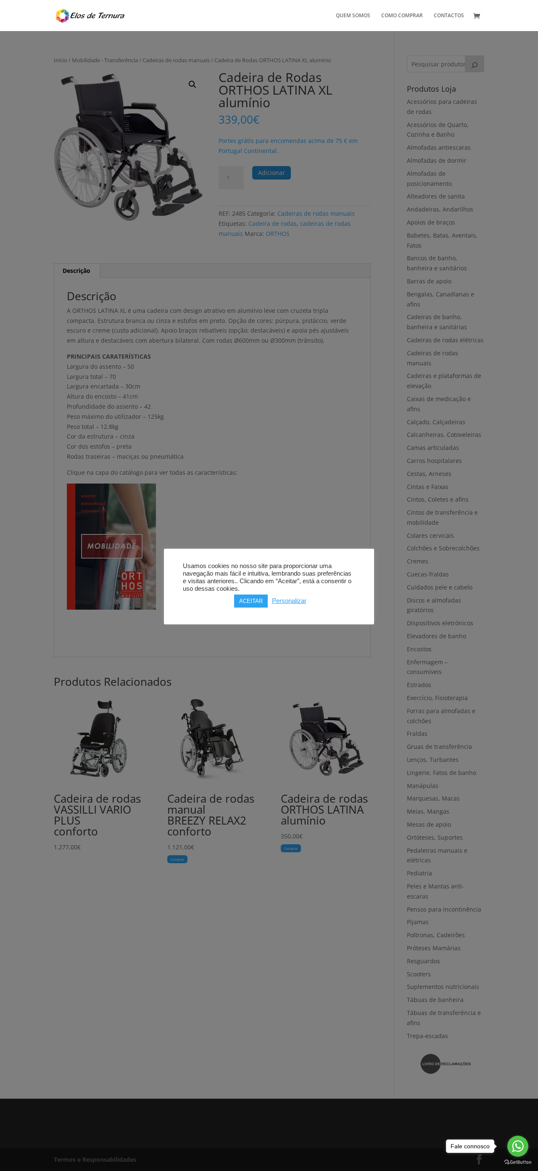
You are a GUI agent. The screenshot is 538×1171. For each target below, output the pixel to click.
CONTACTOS (449, 16)
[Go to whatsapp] (517, 1146)
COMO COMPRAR (402, 16)
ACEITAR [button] (251, 601)
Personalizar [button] (289, 600)
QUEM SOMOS (353, 16)
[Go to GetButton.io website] (517, 1162)
